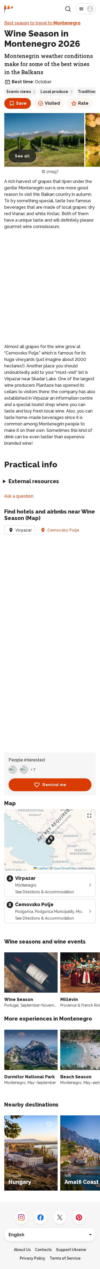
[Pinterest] (79, 1217)
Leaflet (42, 868)
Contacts (43, 1250)
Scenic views (18, 91)
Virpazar (23, 530)
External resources (34, 481)
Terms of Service (65, 1258)
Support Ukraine (71, 1250)
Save (21, 103)
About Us (22, 1250)
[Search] (68, 8)
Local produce (54, 91)
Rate (83, 103)
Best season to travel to (42, 23)
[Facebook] (40, 1217)
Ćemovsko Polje (63, 530)
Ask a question (18, 496)
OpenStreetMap (64, 868)
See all (22, 156)
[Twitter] (59, 1217)
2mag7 (52, 171)
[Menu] (86, 8)
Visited (52, 103)
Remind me (54, 785)
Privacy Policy (32, 1258)
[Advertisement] (50, 286)
